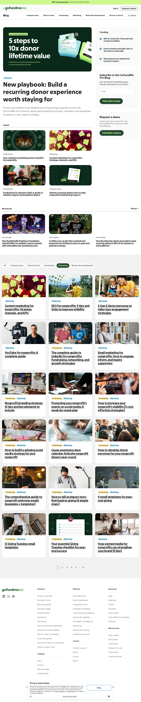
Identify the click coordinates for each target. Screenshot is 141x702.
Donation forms (44, 600)
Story (39, 661)
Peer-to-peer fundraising (48, 634)
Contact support (80, 648)
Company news (33, 15)
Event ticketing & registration (49, 626)
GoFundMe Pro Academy (119, 617)
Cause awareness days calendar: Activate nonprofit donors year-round (69, 454)
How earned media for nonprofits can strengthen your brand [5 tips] (115, 547)
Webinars (112, 600)
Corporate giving (44, 639)
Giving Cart (41, 617)
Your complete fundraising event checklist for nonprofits (23, 159)
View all (134, 208)
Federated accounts (81, 634)
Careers (40, 665)
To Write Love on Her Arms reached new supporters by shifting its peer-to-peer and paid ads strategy (69, 243)
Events (111, 604)
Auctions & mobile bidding (48, 630)
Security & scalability (81, 617)
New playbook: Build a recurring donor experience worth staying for (42, 92)
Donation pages (44, 609)
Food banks (113, 652)
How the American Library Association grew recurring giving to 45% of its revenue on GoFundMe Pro (116, 243)
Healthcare (113, 644)
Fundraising (63, 15)
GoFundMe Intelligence (83, 621)
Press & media (43, 669)
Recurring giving (44, 604)
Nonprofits (113, 640)
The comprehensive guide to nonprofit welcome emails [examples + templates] (23, 501)
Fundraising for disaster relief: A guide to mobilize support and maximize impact (23, 194)
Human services (115, 656)
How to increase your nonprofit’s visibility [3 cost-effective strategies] (116, 407)
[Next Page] (83, 567)
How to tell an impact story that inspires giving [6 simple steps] (69, 501)
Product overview (44, 596)
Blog (6, 15)
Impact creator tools (46, 647)
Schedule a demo (111, 133)
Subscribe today (111, 101)
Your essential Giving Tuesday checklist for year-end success (68, 547)
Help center (114, 613)
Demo (75, 652)
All (5, 265)
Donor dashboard (80, 600)
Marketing (77, 15)
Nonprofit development (95, 15)
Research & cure (115, 648)
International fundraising (83, 613)
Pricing (75, 656)
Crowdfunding (43, 613)
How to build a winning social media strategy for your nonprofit (24, 454)
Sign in (115, 8)
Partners (112, 621)
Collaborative (42, 673)
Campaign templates (82, 609)
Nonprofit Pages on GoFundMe (50, 643)
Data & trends (48, 15)
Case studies (114, 635)
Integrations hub (80, 604)
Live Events (42, 621)
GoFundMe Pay (79, 596)
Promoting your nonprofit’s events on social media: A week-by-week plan (69, 407)
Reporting (77, 626)
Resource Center (116, 15)
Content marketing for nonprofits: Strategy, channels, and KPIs (65, 159)
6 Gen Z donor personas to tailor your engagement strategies (115, 309)
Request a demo (129, 8)
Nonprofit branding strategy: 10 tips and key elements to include (24, 407)
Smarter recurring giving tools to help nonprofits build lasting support (67, 194)
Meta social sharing (81, 630)
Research (112, 609)
